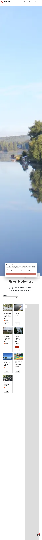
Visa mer (6, 323)
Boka (17, 346)
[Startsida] (6, 2)
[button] (26, 305)
